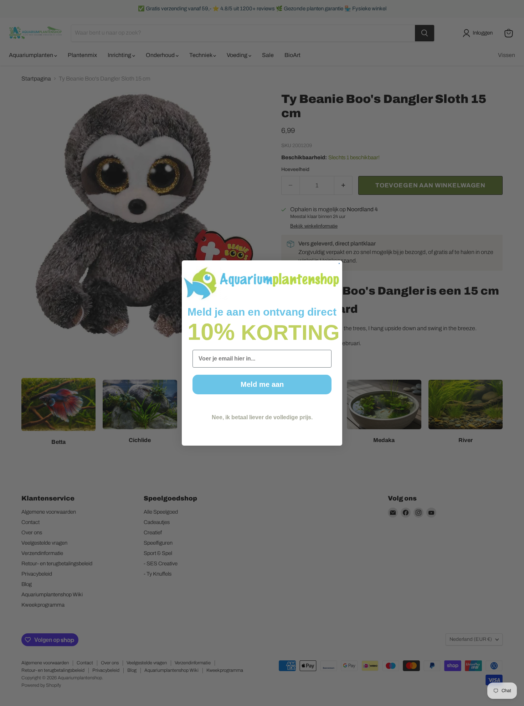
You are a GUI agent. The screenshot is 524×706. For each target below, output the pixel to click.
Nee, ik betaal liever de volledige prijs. (262, 417)
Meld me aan (262, 384)
